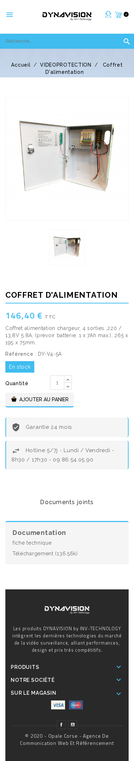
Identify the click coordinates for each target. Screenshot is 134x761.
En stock (20, 367)
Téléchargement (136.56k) (45, 553)
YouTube (73, 726)
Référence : (20, 354)
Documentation (39, 532)
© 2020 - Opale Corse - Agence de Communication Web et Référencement (67, 739)
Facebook (61, 726)
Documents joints (67, 502)
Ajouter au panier (44, 399)
